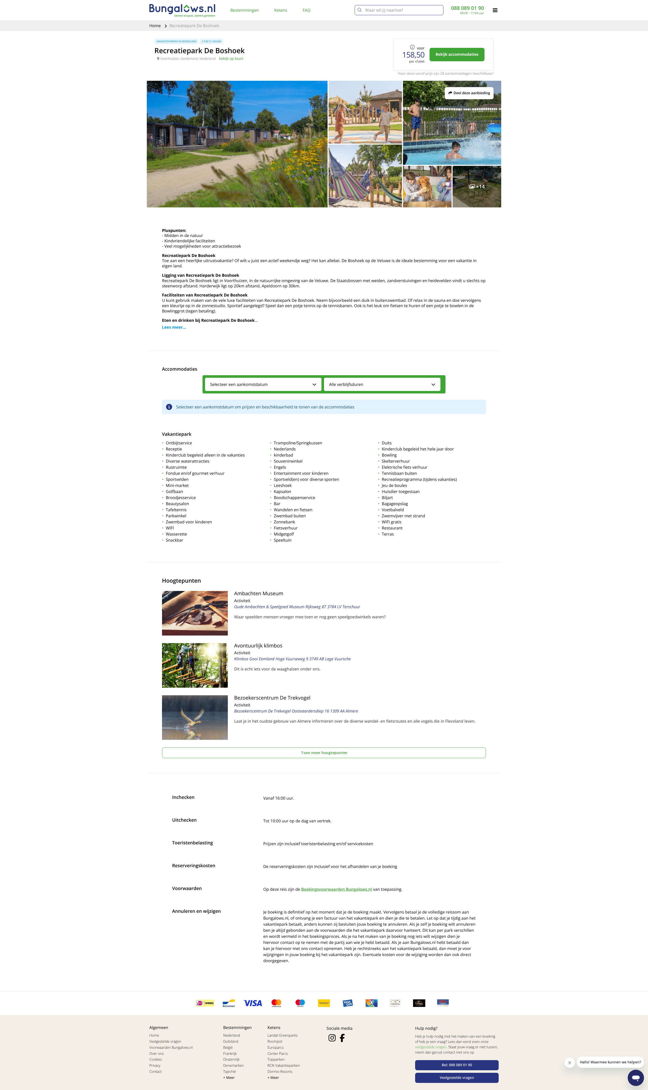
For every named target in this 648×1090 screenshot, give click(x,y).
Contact (155, 1071)
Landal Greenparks (283, 1035)
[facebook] (342, 1038)
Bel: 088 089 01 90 (457, 1065)
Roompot (275, 1041)
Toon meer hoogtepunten (324, 752)
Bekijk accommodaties (457, 54)
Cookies (155, 1059)
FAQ (307, 10)
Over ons (156, 1053)
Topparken (276, 1059)
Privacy (154, 1065)
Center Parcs (278, 1053)
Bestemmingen (244, 10)
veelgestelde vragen (431, 1047)
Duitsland (230, 1041)
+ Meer (229, 1077)
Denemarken (233, 1065)
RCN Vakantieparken (284, 1065)
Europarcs (276, 1047)
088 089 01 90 (467, 8)
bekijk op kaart (231, 58)
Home (155, 25)
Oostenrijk (231, 1059)
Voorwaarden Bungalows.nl (171, 1047)
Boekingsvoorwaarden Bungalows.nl (336, 889)
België (228, 1047)
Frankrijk (230, 1053)
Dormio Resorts (280, 1071)
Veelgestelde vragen (165, 1041)
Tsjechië (229, 1071)
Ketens (280, 10)
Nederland (231, 1035)
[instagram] (332, 1038)
